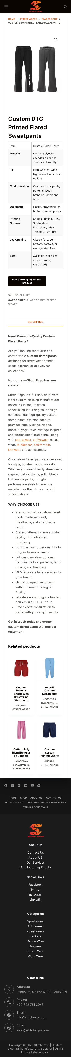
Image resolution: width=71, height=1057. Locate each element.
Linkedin (35, 899)
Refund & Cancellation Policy (47, 802)
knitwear (14, 450)
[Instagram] (19, 785)
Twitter (35, 889)
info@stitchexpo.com (32, 1017)
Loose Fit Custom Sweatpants (49, 690)
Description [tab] (35, 322)
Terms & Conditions (35, 807)
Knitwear (35, 946)
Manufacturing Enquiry (35, 867)
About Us (36, 797)
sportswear (23, 440)
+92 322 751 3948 (30, 1005)
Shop (23, 797)
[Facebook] (5, 785)
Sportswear (35, 921)
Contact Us (53, 797)
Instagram (35, 894)
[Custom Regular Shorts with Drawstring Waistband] (21, 668)
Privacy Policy (14, 802)
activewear (40, 440)
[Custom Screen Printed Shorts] (50, 730)
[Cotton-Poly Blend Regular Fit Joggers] (21, 730)
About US (35, 857)
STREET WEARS (21, 709)
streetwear (24, 445)
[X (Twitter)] (12, 785)
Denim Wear (35, 941)
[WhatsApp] (38, 785)
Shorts (21, 705)
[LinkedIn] (25, 785)
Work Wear (35, 956)
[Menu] (6, 6)
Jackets (35, 936)
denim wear (42, 445)
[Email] (32, 785)
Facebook (35, 884)
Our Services (36, 862)
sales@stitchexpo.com (33, 1030)
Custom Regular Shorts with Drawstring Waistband (21, 694)
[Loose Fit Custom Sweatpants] (50, 668)
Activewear (35, 926)
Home (13, 797)
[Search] (65, 6)
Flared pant (36, 300)
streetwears (35, 931)
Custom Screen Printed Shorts (49, 752)
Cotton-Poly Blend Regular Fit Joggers (21, 752)
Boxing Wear (35, 951)
